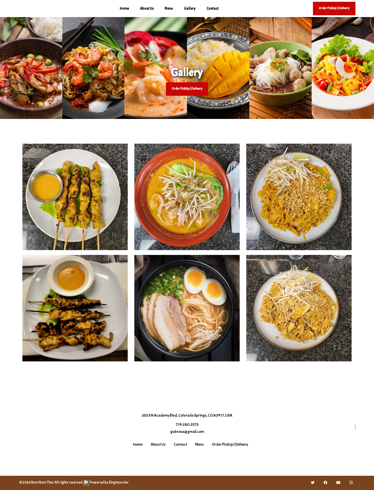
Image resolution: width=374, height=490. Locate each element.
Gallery (190, 8)
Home (124, 8)
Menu (169, 8)
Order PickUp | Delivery (187, 89)
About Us (147, 8)
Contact (213, 8)
